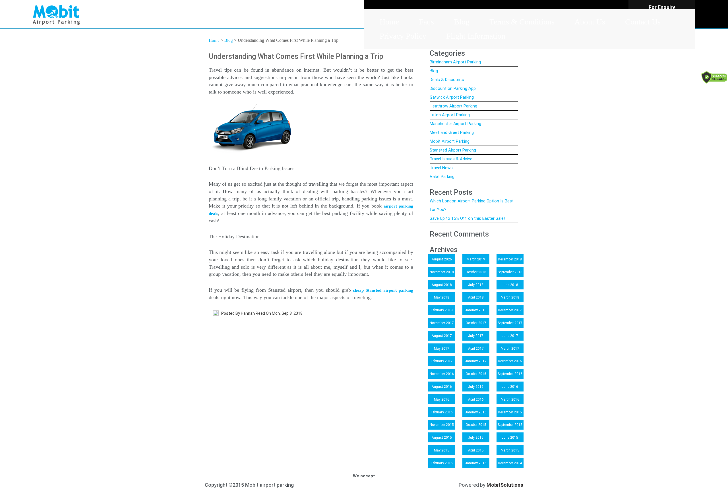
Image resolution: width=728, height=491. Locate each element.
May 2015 (441, 450)
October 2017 (476, 323)
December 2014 (510, 463)
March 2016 (510, 399)
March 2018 (510, 297)
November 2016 (442, 374)
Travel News (441, 167)
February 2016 (442, 412)
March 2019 (476, 259)
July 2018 (475, 285)
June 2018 (510, 285)
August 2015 (442, 438)
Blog (462, 21)
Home (389, 21)
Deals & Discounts (447, 79)
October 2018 (476, 272)
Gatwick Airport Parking (452, 97)
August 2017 (442, 336)
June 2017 (510, 336)
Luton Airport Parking (450, 114)
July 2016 (475, 387)
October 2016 (476, 374)
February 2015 (442, 463)
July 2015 (475, 438)
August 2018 (442, 285)
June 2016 (510, 387)
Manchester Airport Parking (455, 123)
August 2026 (442, 259)
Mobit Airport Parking (450, 141)
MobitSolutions (505, 485)
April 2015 (476, 450)
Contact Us (643, 21)
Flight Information (475, 36)
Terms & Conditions (522, 21)
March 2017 (510, 349)
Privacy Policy (403, 36)
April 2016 (476, 399)
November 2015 (442, 425)
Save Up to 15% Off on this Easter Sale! (467, 218)
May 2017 (441, 349)
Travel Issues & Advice (451, 158)
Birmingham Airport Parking (455, 62)
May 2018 (441, 297)
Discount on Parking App (453, 88)
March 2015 (510, 450)
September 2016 (510, 374)
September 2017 (510, 323)
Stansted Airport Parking (453, 150)
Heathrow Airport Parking (453, 106)
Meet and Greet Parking (452, 132)
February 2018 (442, 310)
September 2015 (510, 425)
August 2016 (442, 387)
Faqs (426, 21)
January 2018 (476, 310)
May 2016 (441, 399)
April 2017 (476, 349)
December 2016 (510, 361)
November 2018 (442, 272)
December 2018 (510, 259)
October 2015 (476, 425)
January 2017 (476, 361)
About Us (589, 21)
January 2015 (476, 463)
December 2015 (510, 412)
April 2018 (476, 297)
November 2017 (442, 323)
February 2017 (442, 361)
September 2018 (510, 272)
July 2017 (475, 336)
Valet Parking (442, 176)
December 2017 (510, 310)
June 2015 (510, 438)
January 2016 (476, 412)
